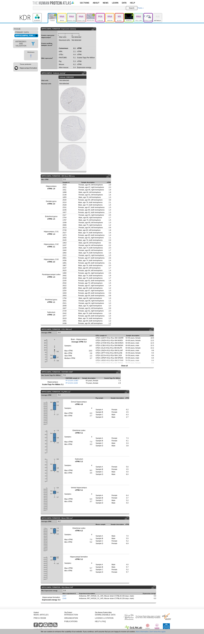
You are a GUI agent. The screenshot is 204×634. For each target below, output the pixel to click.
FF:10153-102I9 (72, 383)
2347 (64, 596)
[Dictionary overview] (31, 56)
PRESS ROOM (40, 618)
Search (131, 8)
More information (142, 632)
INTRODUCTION (71, 615)
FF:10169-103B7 (72, 381)
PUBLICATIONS (71, 621)
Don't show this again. (157, 632)
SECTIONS (84, 2)
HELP (132, 2)
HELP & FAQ (100, 621)
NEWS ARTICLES (41, 615)
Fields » (141, 8)
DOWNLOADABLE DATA (105, 615)
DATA (124, 2)
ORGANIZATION (71, 618)
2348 (64, 598)
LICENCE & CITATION (104, 618)
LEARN (115, 2)
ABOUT (96, 2)
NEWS (106, 2)
